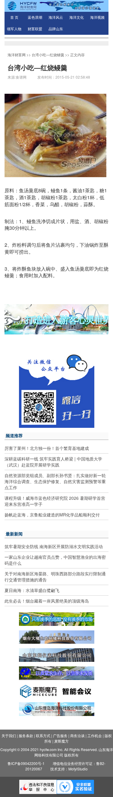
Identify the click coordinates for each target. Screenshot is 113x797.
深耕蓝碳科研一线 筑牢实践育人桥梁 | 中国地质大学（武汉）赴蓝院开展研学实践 (53, 462)
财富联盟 (35, 29)
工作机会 (94, 735)
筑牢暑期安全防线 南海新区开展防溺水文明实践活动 (54, 546)
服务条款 (26, 735)
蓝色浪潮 (35, 17)
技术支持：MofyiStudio (69, 768)
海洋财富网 (17, 54)
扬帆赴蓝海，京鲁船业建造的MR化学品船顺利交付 (52, 515)
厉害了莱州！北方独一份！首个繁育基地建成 (47, 448)
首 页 (14, 17)
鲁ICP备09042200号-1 (26, 763)
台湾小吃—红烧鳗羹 (48, 54)
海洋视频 (97, 17)
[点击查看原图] (55, 134)
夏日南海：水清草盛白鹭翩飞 (32, 590)
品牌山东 (56, 29)
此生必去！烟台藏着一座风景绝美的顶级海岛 (47, 601)
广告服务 (60, 735)
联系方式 (43, 735)
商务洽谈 (77, 735)
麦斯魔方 (61, 740)
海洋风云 (56, 17)
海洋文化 (76, 17)
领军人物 (14, 29)
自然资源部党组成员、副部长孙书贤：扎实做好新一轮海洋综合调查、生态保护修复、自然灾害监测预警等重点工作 (55, 481)
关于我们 (9, 735)
